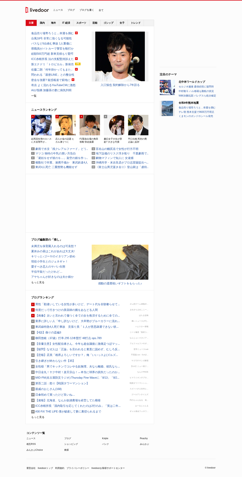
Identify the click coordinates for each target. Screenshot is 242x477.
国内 (42, 22)
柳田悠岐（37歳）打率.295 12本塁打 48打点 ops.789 (66, 338)
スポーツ (81, 22)
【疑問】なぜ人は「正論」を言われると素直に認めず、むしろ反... (75, 349)
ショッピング (71, 444)
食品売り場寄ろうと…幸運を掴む (197, 107)
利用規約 (59, 468)
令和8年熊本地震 (189, 102)
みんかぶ (144, 444)
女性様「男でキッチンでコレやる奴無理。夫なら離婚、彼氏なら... (75, 366)
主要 (31, 22)
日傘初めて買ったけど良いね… (53, 394)
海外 (53, 22)
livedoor (37, 10)
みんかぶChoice (34, 450)
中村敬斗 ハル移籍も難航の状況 (196, 91)
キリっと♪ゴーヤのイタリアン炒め (53, 256)
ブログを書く (86, 10)
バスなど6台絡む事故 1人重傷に (51, 43)
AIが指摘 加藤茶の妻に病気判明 (51, 90)
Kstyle (105, 438)
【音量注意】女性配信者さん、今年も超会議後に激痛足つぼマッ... (75, 343)
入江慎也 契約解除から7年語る (120, 84)
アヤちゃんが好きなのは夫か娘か (52, 276)
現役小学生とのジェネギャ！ (49, 261)
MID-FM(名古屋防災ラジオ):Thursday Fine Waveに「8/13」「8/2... (75, 377)
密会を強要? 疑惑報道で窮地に (50, 80)
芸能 (94, 22)
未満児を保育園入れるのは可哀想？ (54, 246)
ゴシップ (108, 22)
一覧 (33, 95)
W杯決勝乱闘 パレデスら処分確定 (197, 95)
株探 (66, 450)
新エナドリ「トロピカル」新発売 (52, 64)
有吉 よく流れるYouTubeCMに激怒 (53, 85)
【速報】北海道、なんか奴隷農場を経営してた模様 (66, 400)
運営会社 (31, 468)
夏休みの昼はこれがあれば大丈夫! (52, 251)
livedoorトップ (45, 468)
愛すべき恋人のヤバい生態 (48, 266)
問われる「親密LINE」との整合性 (52, 74)
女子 (122, 22)
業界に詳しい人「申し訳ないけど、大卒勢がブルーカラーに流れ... (75, 321)
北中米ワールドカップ (192, 81)
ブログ (71, 10)
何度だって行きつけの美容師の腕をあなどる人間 (64, 309)
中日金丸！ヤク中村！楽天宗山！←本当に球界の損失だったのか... (75, 372)
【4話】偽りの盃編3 (46, 332)
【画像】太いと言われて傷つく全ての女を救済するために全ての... (75, 315)
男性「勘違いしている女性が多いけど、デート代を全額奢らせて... (75, 304)
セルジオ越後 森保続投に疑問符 (196, 86)
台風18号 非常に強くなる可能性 (51, 38)
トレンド (136, 22)
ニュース (58, 10)
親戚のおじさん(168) (46, 389)
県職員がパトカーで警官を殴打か (52, 48)
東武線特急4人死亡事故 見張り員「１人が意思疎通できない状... (75, 326)
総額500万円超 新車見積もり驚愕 (52, 53)
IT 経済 (66, 22)
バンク (105, 444)
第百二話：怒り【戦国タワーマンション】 (60, 383)
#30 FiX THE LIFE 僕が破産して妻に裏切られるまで (66, 411)
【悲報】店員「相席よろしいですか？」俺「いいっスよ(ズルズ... (74, 354)
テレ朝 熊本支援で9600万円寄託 (196, 111)
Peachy (144, 438)
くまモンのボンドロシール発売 (196, 116)
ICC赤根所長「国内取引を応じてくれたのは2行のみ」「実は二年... (76, 405)
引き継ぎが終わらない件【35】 (53, 360)
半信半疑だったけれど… (46, 271)
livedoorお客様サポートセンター (108, 468)
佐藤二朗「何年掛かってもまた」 (52, 69)
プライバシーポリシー (78, 468)
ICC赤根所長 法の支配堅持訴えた (52, 59)
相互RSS (31, 444)
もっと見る (37, 282)
